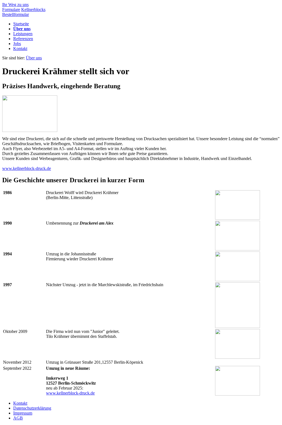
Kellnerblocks (33, 9)
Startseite (21, 23)
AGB (18, 418)
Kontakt (20, 48)
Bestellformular (15, 14)
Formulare (11, 9)
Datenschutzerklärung (32, 408)
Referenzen (23, 38)
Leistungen (22, 33)
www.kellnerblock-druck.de (26, 168)
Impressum (22, 413)
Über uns (22, 28)
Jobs (17, 43)
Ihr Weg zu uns (15, 4)
